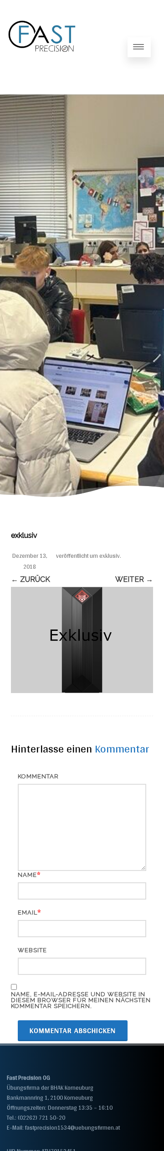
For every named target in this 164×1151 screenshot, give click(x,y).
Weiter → (134, 579)
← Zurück (30, 579)
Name (27, 875)
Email (27, 912)
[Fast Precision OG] (42, 90)
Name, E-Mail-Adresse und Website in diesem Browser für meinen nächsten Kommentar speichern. (81, 1000)
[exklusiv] (82, 640)
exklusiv (109, 556)
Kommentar (38, 776)
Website (32, 950)
